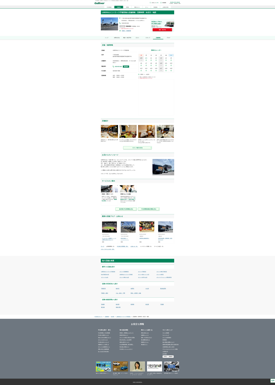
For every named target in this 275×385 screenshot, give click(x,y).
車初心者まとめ (145, 332)
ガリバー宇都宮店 (142, 271)
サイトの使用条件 (167, 337)
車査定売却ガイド (124, 335)
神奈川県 (118, 307)
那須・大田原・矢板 (136, 293)
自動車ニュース (145, 335)
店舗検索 (119, 7)
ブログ (168, 37)
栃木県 (117, 304)
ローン (146, 7)
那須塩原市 (163, 288)
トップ (106, 37)
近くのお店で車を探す (103, 351)
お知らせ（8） (134, 246)
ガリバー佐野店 (160, 274)
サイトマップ (166, 335)
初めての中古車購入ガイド (104, 337)
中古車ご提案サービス (103, 335)
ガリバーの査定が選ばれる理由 (127, 337)
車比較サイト (144, 344)
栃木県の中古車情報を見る (126, 209)
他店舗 (272, 380)
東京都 (103, 307)
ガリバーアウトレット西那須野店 (164, 277)
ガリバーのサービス (103, 339)
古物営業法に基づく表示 (168, 346)
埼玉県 (147, 304)
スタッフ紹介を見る (137, 147)
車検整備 (155, 7)
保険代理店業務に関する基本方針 (171, 344)
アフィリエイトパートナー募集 (170, 349)
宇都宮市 (103, 288)
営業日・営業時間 (126, 30)
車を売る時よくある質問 (125, 339)
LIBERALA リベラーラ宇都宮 (126, 274)
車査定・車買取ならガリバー (127, 332)
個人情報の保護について (168, 342)
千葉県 (162, 304)
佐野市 (132, 288)
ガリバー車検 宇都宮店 (162, 271)
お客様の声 (165, 351)
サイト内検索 (166, 332)
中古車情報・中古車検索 (104, 332)
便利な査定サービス (124, 342)
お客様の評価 (165, 7)
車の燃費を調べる (145, 339)
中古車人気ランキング (103, 342)
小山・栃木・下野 (120, 293)
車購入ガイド (137, 7)
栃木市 (117, 288)
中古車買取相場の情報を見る (148, 209)
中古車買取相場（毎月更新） (127, 344)
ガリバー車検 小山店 (124, 277)
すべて (102, 246)
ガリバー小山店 (104, 277)
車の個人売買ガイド (124, 346)
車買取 (127, 7)
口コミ (137, 37)
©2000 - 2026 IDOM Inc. (137, 382)
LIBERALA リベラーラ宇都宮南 (108, 271)
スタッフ (148, 37)
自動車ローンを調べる (103, 344)
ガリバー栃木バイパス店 (143, 274)
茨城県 (103, 304)
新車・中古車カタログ (146, 337)
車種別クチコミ (145, 342)
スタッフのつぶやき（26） (108, 249)
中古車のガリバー (99, 316)
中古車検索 (109, 7)
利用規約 (165, 339)
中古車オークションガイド (126, 349)
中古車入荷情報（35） (123, 246)
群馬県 (132, 304)
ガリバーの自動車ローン (104, 346)
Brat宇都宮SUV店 (105, 274)
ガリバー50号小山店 (142, 277)
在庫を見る (117, 37)
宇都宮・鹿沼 (104, 293)
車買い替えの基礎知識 (103, 349)
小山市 (147, 288)
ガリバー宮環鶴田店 (124, 271)
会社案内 (165, 353)
